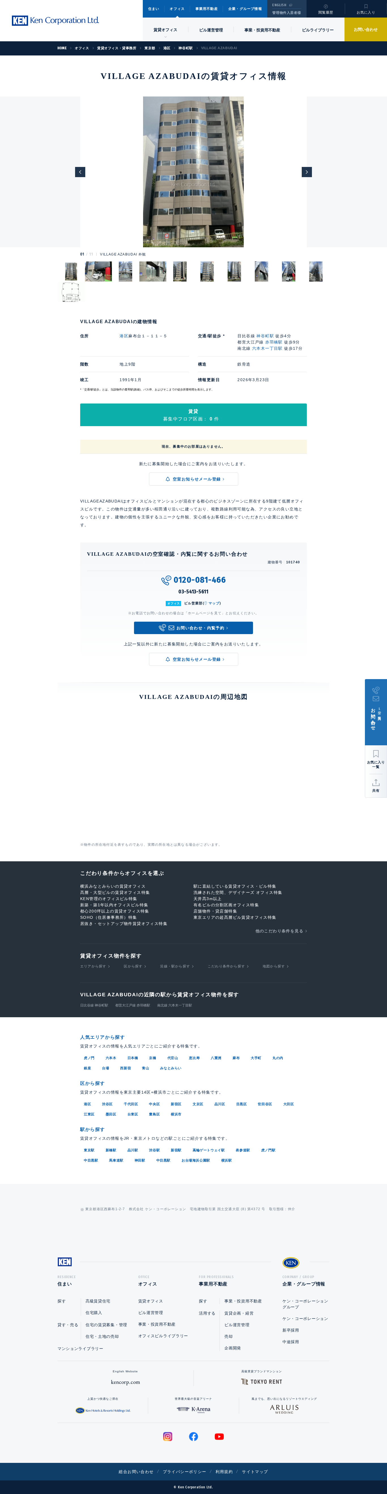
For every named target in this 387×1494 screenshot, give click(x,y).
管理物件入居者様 (286, 13)
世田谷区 (265, 1104)
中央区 (154, 1104)
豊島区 (154, 1114)
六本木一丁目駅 (267, 348)
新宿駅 (176, 1150)
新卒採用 (290, 1330)
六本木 (111, 1058)
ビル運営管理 (211, 30)
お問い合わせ (366, 29)
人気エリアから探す (102, 1037)
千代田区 (131, 1104)
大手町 (256, 1058)
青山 (145, 1068)
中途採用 (290, 1342)
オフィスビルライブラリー (163, 1336)
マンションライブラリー (80, 1348)
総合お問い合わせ (136, 1471)
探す (62, 1301)
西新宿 (125, 1068)
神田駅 (140, 1160)
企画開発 (232, 1348)
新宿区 (176, 1104)
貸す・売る (68, 1325)
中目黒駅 (91, 1160)
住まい (154, 9)
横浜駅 (226, 1160)
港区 (124, 336)
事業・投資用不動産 (262, 30)
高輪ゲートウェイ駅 (209, 1150)
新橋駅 (111, 1150)
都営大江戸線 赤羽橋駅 (132, 1005)
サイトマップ (255, 1471)
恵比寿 (194, 1058)
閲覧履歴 (325, 12)
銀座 (87, 1068)
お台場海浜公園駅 (196, 1160)
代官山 (172, 1058)
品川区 (219, 1104)
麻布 (236, 1058)
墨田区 (111, 1114)
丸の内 (278, 1058)
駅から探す (92, 1129)
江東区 (89, 1114)
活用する (207, 1313)
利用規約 (224, 1471)
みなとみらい (171, 1068)
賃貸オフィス (150, 1301)
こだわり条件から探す (226, 966)
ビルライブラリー (318, 30)
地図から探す (274, 966)
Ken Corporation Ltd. (55, 20)
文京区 (198, 1104)
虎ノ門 (89, 1058)
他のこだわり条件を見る (279, 931)
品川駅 (132, 1150)
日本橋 (132, 1058)
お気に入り (366, 12)
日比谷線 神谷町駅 (94, 1005)
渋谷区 (107, 1104)
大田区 (288, 1104)
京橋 (152, 1058)
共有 (376, 791)
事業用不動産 (206, 9)
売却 (228, 1336)
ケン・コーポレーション (305, 1318)
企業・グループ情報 (245, 9)
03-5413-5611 (193, 592)
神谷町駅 (265, 336)
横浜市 (176, 1114)
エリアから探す (93, 966)
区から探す (133, 966)
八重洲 (216, 1058)
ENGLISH (279, 5)
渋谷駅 (154, 1150)
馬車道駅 (116, 1160)
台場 (105, 1068)
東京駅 (89, 1150)
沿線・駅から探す (175, 966)
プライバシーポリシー (185, 1471)
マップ (214, 603)
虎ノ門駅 (268, 1150)
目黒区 (241, 1104)
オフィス (177, 9)
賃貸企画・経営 (239, 1313)
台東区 (132, 1114)
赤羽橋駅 (274, 342)
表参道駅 (243, 1150)
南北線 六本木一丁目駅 (174, 1005)
